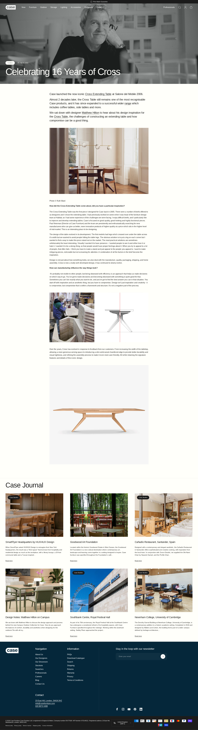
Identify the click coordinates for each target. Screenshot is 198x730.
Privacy (70, 677)
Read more (9, 561)
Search (70, 662)
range (127, 103)
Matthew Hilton (90, 112)
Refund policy (9, 725)
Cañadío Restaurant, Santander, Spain (155, 542)
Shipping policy (37, 725)
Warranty (70, 673)
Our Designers (41, 658)
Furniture (10, 63)
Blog (37, 680)
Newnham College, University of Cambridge (158, 617)
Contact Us (39, 684)
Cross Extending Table (98, 94)
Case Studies (14, 497)
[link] (48, 701)
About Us (39, 654)
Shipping (71, 665)
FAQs (69, 654)
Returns (70, 669)
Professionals (41, 673)
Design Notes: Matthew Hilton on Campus (27, 617)
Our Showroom (41, 662)
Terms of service (27, 725)
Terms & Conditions (75, 680)
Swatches (39, 669)
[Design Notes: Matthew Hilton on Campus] (34, 590)
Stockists (39, 665)
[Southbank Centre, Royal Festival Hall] (99, 590)
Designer (12, 573)
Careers (38, 677)
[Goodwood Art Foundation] (99, 515)
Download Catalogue (76, 658)
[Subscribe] (163, 656)
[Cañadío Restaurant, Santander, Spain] (163, 515)
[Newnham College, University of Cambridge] (163, 590)
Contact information (47, 725)
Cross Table (61, 116)
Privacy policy (17, 725)
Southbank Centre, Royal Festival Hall (90, 617)
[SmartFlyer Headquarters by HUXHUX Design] (34, 515)
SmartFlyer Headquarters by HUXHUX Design (30, 542)
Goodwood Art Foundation (84, 542)
